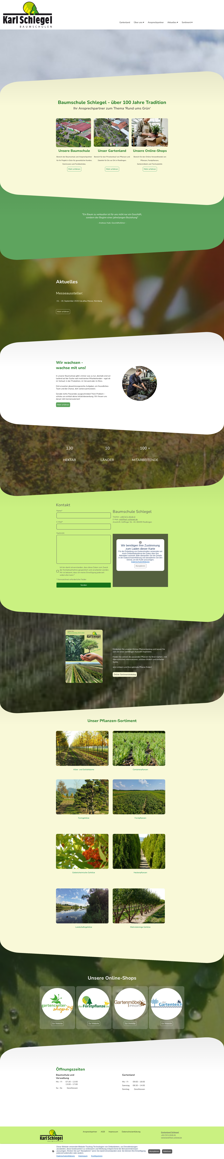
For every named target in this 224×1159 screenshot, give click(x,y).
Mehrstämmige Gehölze (140, 927)
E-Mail (59, 522)
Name (59, 510)
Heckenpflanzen (140, 872)
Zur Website (57, 1023)
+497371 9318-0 (127, 517)
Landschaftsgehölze (83, 927)
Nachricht (60, 533)
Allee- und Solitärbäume (83, 769)
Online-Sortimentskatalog (125, 674)
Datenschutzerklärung (140, 562)
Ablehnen (167, 1151)
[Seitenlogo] (27, 15)
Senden (83, 585)
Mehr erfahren (112, 169)
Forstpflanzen (140, 818)
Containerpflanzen (140, 769)
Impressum (83, 1156)
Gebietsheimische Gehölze (83, 872)
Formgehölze (83, 818)
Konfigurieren (96, 1156)
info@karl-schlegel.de (128, 519)
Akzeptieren (140, 566)
